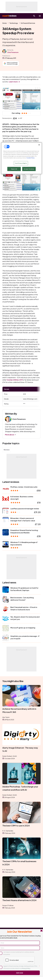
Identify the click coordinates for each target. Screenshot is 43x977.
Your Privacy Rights (21, 163)
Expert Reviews (9, 16)
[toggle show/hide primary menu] (39, 16)
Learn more (13, 82)
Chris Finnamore (12, 52)
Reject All (14, 169)
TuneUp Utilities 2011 (14, 380)
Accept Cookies (29, 169)
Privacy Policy (26, 968)
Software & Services (28, 23)
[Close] (39, 145)
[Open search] (34, 16)
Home (4, 23)
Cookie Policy (30, 158)
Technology (13, 23)
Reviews (7, 450)
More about (9, 435)
